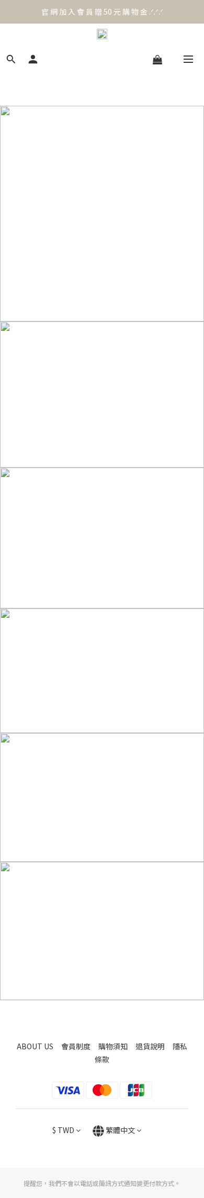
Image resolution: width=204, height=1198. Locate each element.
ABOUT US (39, 1046)
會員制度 (79, 1046)
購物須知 (116, 1046)
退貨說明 (154, 1046)
